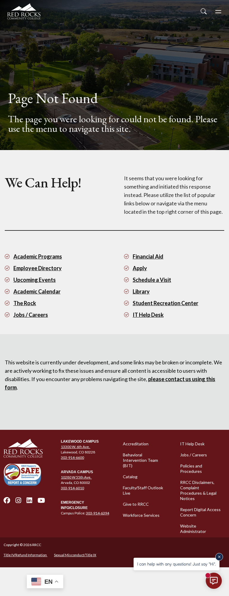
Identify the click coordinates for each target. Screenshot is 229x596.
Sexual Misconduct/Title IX (75, 555)
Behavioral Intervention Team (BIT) (140, 460)
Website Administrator (193, 528)
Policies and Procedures (191, 468)
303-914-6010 (72, 488)
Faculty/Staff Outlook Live (143, 490)
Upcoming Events (34, 279)
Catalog (130, 476)
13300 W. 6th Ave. (75, 446)
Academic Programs (37, 256)
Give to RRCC (136, 504)
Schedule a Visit (152, 279)
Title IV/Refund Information (25, 555)
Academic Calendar (37, 291)
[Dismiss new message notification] (219, 557)
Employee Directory (37, 268)
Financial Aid (148, 256)
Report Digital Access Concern (200, 512)
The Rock (24, 303)
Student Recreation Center (165, 303)
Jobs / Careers (30, 314)
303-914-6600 (72, 457)
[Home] (28, 448)
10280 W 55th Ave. (76, 477)
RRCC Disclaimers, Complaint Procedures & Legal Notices (198, 490)
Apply (140, 268)
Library (141, 291)
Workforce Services (141, 515)
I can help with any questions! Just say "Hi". (176, 563)
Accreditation (135, 443)
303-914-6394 (97, 513)
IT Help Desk (148, 314)
